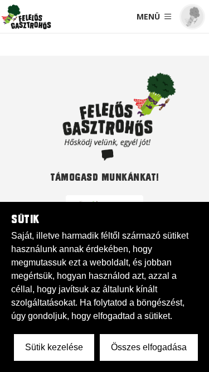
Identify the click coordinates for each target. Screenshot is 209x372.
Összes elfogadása (149, 347)
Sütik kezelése (54, 347)
